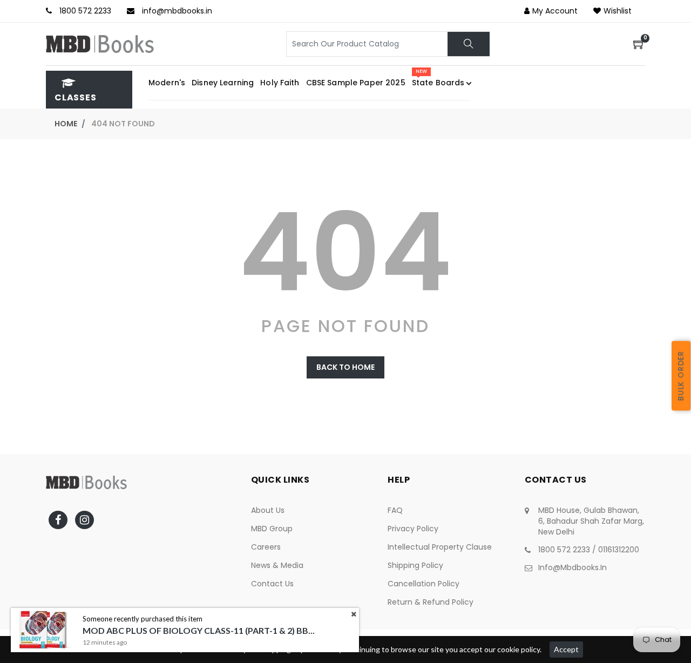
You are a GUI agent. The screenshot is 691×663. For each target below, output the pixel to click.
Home (66, 123)
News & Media (277, 565)
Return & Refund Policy (430, 602)
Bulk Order (680, 376)
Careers (266, 547)
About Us (267, 510)
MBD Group (272, 528)
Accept (566, 649)
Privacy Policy (413, 528)
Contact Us (272, 583)
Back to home (345, 367)
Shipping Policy (415, 565)
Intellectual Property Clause (440, 547)
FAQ (395, 510)
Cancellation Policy (423, 583)
